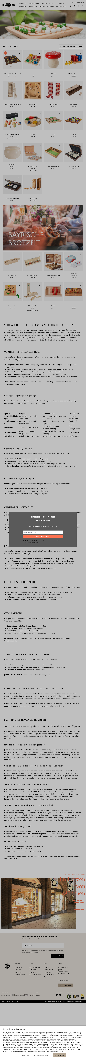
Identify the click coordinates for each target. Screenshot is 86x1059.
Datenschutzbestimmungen (34, 540)
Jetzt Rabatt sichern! (43, 537)
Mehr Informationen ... (56, 1051)
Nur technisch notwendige (42, 1055)
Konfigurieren (25, 1055)
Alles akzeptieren (59, 1055)
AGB (58, 540)
